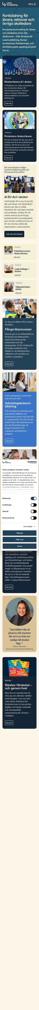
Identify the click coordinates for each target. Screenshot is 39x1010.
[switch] (34, 505)
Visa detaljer (28, 526)
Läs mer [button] (9, 441)
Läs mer (8, 103)
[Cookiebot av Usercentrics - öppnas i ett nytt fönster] (28, 462)
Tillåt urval (19, 539)
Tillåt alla (19, 533)
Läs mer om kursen (14, 234)
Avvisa (19, 546)
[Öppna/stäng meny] (35, 4)
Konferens (8, 78)
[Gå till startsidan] (10, 4)
